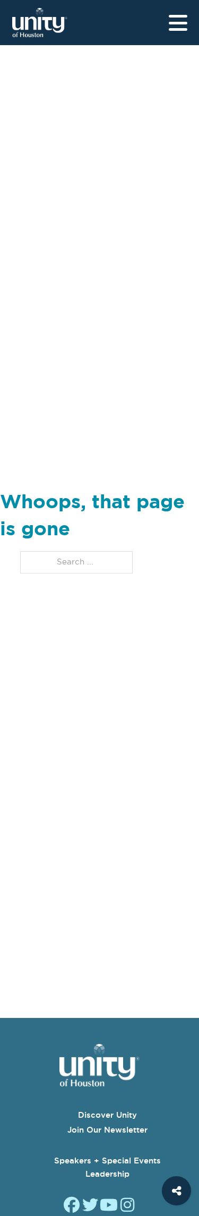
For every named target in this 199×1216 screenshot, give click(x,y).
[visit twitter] (90, 1206)
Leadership (107, 1173)
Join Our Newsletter (107, 1129)
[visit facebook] (72, 1206)
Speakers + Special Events (107, 1160)
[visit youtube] (109, 1206)
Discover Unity (107, 1114)
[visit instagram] (127, 1206)
